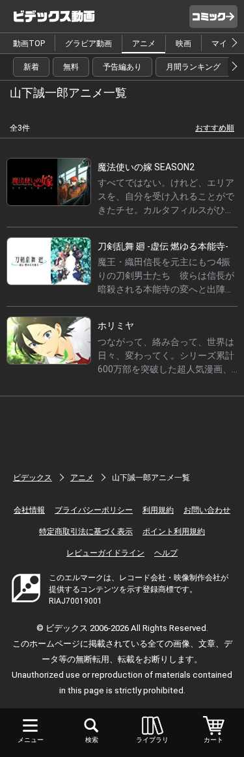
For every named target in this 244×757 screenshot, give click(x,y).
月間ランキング (193, 66)
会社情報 (29, 510)
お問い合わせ (206, 510)
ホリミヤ (116, 325)
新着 (31, 66)
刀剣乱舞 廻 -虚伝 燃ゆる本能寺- (163, 246)
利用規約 (158, 510)
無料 (71, 66)
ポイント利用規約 (173, 531)
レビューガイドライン (105, 553)
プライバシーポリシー (94, 510)
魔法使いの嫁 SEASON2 (146, 167)
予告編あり (122, 66)
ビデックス (32, 477)
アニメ (144, 43)
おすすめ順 (214, 128)
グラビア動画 (88, 43)
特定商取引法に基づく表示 (86, 531)
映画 (183, 43)
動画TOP (29, 43)
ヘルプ (166, 553)
